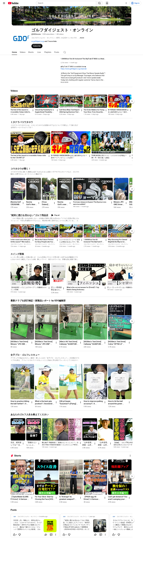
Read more (64, 82)
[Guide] (4, 3)
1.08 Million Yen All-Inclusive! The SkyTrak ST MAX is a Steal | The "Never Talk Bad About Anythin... (83, 59)
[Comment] (51, 534)
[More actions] (33, 110)
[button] (64, 82)
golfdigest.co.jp (38, 41)
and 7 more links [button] (50, 41)
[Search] (99, 3)
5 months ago (43, 516)
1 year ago (91, 516)
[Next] (132, 101)
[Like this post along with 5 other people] (64, 534)
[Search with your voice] (107, 3)
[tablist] (71, 52)
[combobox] (66, 3)
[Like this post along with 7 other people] (113, 534)
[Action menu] (55, 534)
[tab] (14, 52)
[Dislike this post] (19, 534)
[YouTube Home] (13, 3)
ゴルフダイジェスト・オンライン (21, 244)
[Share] (46, 534)
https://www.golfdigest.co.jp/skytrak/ (74, 69)
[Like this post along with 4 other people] (14, 534)
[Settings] (126, 3)
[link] (35, 526)
